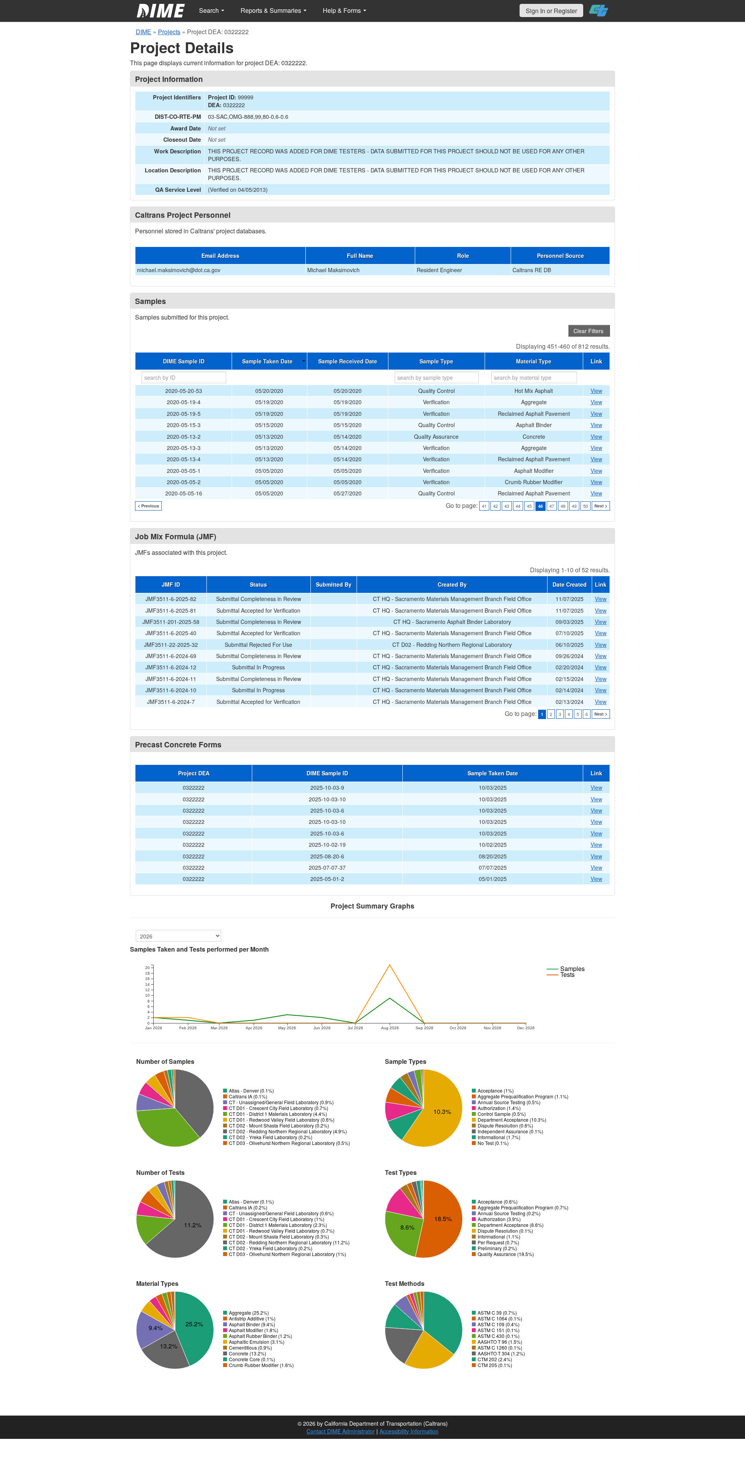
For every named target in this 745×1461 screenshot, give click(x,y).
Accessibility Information (408, 1431)
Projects (169, 31)
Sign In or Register (551, 10)
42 (495, 506)
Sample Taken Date (267, 361)
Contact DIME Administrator (341, 1431)
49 (574, 506)
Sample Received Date (347, 361)
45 (529, 506)
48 (563, 506)
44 (518, 506)
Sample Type (436, 361)
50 (585, 506)
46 (540, 506)
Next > (600, 506)
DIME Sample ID (183, 361)
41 (484, 506)
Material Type (533, 361)
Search (209, 10)
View (596, 390)
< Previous (148, 506)
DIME (143, 31)
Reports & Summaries (272, 10)
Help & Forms (342, 10)
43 (506, 506)
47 (551, 506)
